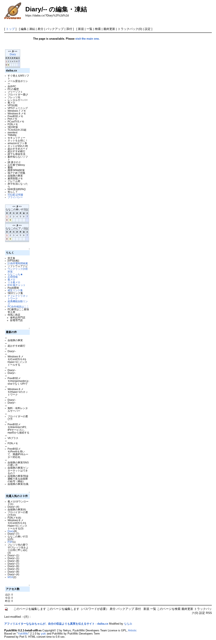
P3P (10, 542)
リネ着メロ (14, 282)
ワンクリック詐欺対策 (18, 270)
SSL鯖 (11, 194)
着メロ (11, 279)
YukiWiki (23, 633)
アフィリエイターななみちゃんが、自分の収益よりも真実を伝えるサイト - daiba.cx (56, 623)
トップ (10, 29)
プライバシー (15, 197)
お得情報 (13, 276)
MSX (10, 577)
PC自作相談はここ (18, 306)
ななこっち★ (15, 274)
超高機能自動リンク (18, 302)
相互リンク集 (15, 290)
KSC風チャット (17, 285)
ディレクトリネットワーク (18, 297)
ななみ (128, 623)
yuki (43, 633)
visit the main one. (87, 38)
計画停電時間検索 (18, 263)
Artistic (132, 630)
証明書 (19, 194)
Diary (13, 54)
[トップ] (6, 609)
